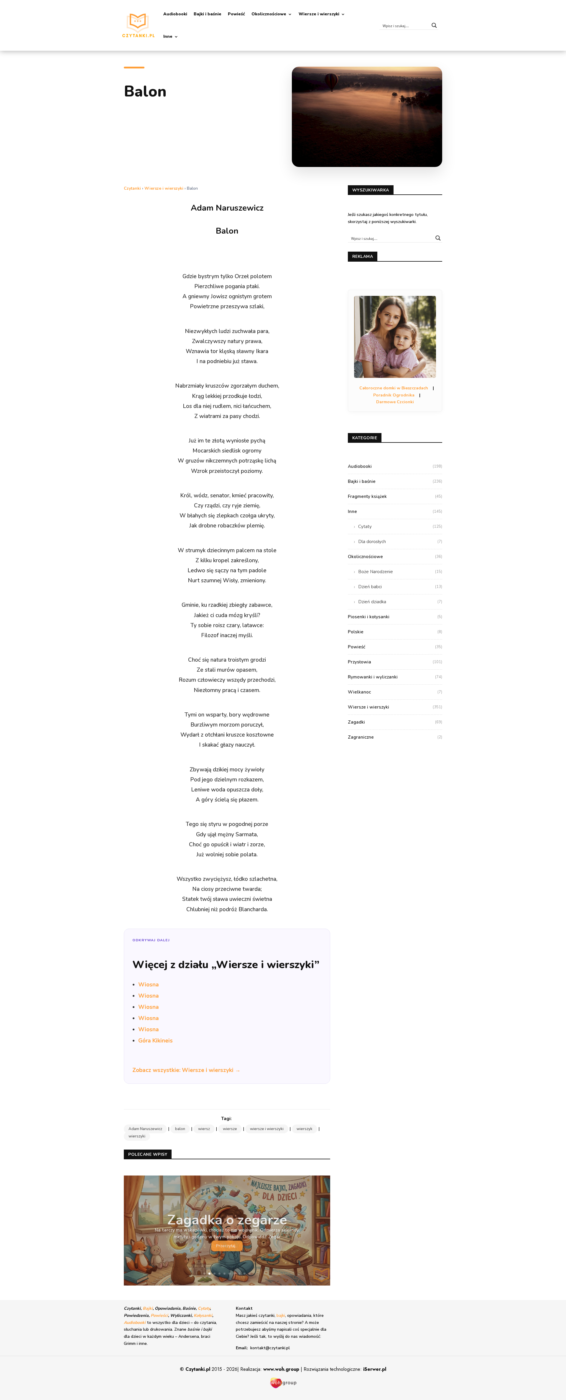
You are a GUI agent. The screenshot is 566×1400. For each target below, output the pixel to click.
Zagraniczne (395, 737)
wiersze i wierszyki (267, 1129)
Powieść (236, 14)
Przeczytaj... (227, 1244)
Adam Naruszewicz (145, 1129)
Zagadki (395, 722)
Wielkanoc (395, 692)
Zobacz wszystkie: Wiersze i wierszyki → (186, 1070)
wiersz (204, 1129)
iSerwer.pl (374, 1369)
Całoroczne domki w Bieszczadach (393, 388)
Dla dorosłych (400, 542)
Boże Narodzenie (400, 572)
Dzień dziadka (400, 602)
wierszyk (304, 1129)
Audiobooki (175, 14)
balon (180, 1129)
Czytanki (132, 188)
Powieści (159, 1315)
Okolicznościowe (268, 14)
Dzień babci (400, 587)
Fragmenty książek (395, 496)
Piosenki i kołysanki (395, 617)
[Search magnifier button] (434, 25)
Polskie (395, 632)
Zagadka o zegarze (227, 1218)
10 (250, 1274)
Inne (167, 36)
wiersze (230, 1129)
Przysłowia (395, 662)
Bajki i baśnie (207, 14)
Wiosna (148, 984)
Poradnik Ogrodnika (393, 395)
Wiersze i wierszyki (319, 14)
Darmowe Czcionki (395, 402)
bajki (281, 1315)
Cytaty (400, 526)
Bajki (148, 1308)
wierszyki (137, 1136)
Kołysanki (203, 1315)
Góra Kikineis (155, 1041)
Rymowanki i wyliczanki (395, 677)
